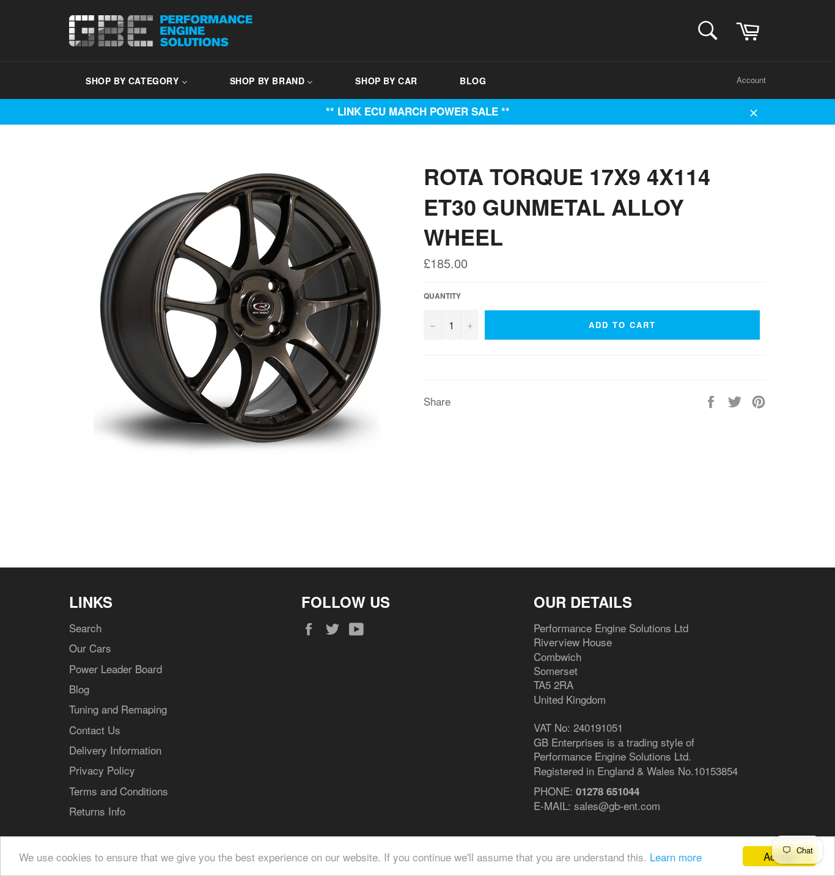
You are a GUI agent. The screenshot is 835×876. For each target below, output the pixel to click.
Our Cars (90, 647)
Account (751, 80)
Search (85, 627)
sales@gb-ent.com (617, 805)
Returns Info (97, 811)
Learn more (676, 856)
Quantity (442, 296)
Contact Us (94, 729)
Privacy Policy (102, 770)
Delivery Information (115, 749)
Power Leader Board (115, 668)
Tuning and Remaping (118, 709)
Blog (79, 688)
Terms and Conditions (118, 790)
